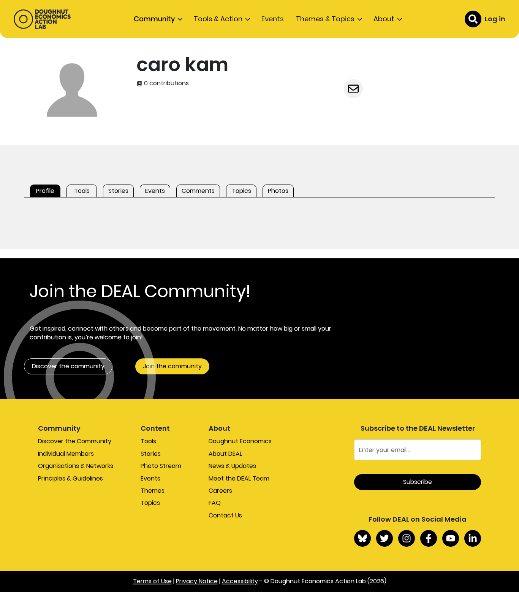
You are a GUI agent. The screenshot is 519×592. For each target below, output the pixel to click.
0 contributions (165, 83)
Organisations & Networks (75, 466)
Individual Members (66, 453)
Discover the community (68, 366)
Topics (150, 502)
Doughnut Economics (240, 441)
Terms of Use (152, 581)
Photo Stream (161, 466)
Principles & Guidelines (70, 478)
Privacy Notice (197, 581)
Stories (151, 453)
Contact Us (225, 515)
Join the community (172, 366)
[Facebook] (428, 538)
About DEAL (225, 453)
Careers (220, 490)
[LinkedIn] (472, 538)
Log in (495, 19)
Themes (153, 490)
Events (272, 19)
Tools (148, 441)
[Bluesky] (362, 538)
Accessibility (240, 581)
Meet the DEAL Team (239, 478)
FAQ (215, 502)
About (383, 19)
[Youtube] (450, 538)
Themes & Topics (325, 19)
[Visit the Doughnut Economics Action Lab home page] (42, 19)
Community (154, 19)
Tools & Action (218, 19)
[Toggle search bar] (473, 19)
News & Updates (232, 466)
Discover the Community (74, 441)
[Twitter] (384, 538)
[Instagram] (406, 538)
